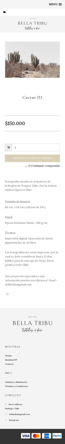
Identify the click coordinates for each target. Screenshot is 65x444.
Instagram (14, 420)
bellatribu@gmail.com (19, 414)
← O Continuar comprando (42, 165)
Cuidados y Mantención (16, 382)
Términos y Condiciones (16, 386)
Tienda (8, 355)
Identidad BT (11, 360)
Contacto (9, 364)
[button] (55, 4)
